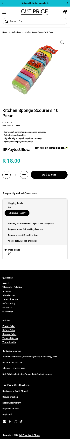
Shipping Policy (17, 212)
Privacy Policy (8, 326)
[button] (6, 175)
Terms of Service (10, 299)
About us (6, 291)
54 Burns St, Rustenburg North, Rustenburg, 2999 (34, 356)
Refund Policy (8, 330)
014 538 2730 (15, 362)
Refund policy (8, 303)
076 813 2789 (19, 368)
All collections (8, 295)
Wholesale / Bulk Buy (12, 287)
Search (5, 283)
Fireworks (7, 307)
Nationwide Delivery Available (35, 3)
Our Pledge (7, 311)
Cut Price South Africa (29, 435)
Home (4, 32)
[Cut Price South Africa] (34, 12)
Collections (16, 32)
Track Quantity (9, 342)
